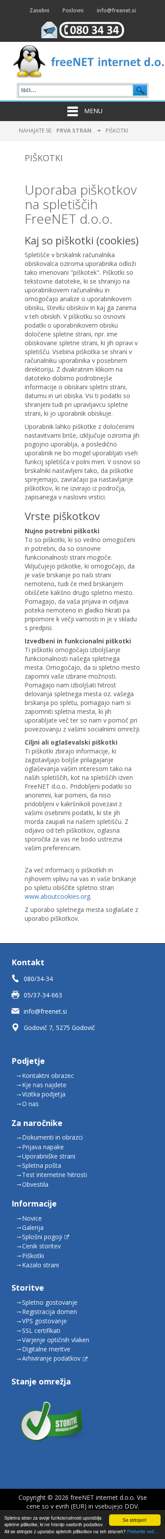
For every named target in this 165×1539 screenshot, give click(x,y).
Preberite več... (142, 1531)
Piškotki (44, 158)
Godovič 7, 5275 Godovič (59, 1027)
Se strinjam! (135, 1520)
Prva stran (74, 130)
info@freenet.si (45, 1011)
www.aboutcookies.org (57, 896)
